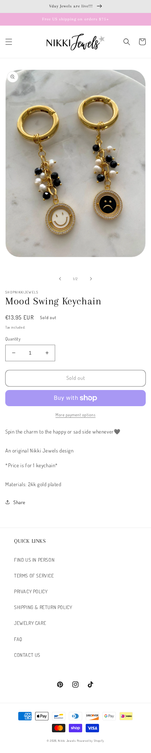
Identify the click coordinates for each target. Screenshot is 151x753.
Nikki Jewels (67, 740)
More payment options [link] (75, 414)
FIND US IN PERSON (34, 560)
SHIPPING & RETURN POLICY (43, 607)
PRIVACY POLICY (30, 591)
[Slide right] (91, 278)
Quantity (12, 339)
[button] (9, 41)
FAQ (18, 639)
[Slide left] (60, 278)
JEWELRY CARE (30, 623)
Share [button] (19, 502)
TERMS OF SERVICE (34, 576)
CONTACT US (27, 655)
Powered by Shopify (91, 740)
